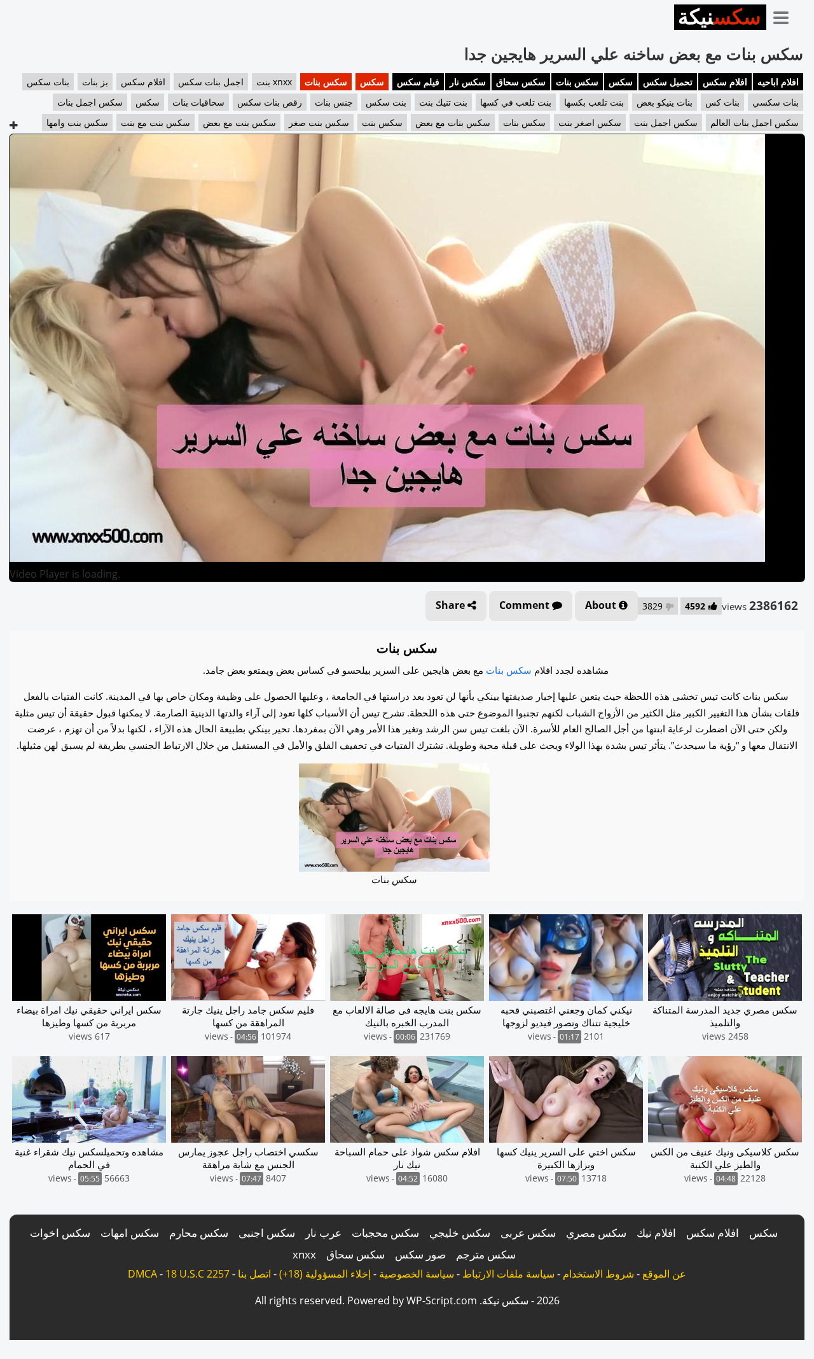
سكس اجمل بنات (90, 102)
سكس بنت (382, 122)
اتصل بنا (254, 1274)
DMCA (142, 1274)
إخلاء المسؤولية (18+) (325, 1274)
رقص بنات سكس (269, 102)
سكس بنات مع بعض (452, 122)
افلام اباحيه (778, 82)
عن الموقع (664, 1274)
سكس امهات (129, 1232)
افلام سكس (725, 82)
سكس (621, 82)
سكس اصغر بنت (589, 122)
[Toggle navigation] (785, 15)
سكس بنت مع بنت (155, 122)
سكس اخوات (60, 1232)
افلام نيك (656, 1232)
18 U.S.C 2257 (197, 1274)
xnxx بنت (274, 82)
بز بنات (95, 82)
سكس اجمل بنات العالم (754, 122)
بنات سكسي (775, 102)
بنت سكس (386, 102)
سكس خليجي (459, 1232)
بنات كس (722, 102)
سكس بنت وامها (77, 122)
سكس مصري (596, 1232)
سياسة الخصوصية (416, 1274)
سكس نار (468, 82)
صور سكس (420, 1254)
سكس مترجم (486, 1254)
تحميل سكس (668, 82)
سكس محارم (198, 1232)
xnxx (304, 1254)
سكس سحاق (521, 82)
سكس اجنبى (266, 1232)
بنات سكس (48, 82)
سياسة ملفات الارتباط (508, 1274)
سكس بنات (577, 82)
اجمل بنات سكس (211, 82)
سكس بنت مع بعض (239, 122)
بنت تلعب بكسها (594, 102)
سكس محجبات (385, 1232)
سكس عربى (528, 1232)
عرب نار (323, 1232)
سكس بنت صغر (319, 122)
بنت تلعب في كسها (515, 102)
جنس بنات (334, 102)
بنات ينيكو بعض (665, 102)
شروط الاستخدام (598, 1274)
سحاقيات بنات (198, 102)
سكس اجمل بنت (666, 122)
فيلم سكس (418, 82)
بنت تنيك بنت (443, 102)
